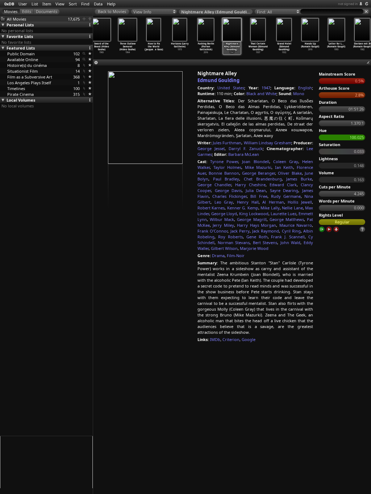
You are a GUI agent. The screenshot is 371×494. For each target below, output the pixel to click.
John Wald (290, 242)
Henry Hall (248, 202)
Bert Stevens (265, 242)
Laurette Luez (283, 213)
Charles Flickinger (229, 196)
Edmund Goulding (218, 80)
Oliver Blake (289, 173)
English (305, 87)
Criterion (230, 339)
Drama (218, 255)
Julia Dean (256, 190)
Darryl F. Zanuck (246, 148)
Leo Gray (223, 202)
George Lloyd (224, 213)
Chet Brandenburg (263, 179)
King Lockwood (253, 213)
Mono (298, 93)
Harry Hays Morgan (256, 225)
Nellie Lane (292, 207)
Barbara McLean (243, 154)
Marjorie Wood (254, 248)
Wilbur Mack (222, 219)
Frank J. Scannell (288, 236)
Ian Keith (284, 167)
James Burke (299, 179)
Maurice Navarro (295, 225)
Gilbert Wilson (224, 248)
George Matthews (287, 219)
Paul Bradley (226, 179)
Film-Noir (236, 255)
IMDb (215, 339)
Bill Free (258, 196)
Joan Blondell (255, 161)
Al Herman (273, 202)
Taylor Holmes (227, 167)
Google (248, 339)
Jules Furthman (227, 142)
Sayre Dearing (284, 190)
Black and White (261, 93)
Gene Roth (257, 236)
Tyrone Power (224, 161)
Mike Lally (269, 207)
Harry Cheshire (250, 184)
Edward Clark (283, 184)
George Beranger (258, 173)
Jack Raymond (265, 231)
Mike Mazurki (258, 167)
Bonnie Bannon (224, 173)
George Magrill (251, 219)
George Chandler (214, 184)
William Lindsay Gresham (267, 142)
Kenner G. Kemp (242, 207)
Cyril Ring (291, 231)
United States (230, 87)
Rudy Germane (286, 196)
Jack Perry (240, 231)
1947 (266, 87)
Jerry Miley (223, 225)
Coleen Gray (285, 161)
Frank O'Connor (212, 231)
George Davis (228, 190)
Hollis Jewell (300, 202)
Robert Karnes (211, 207)
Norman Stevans (234, 242)
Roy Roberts (230, 236)
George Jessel (211, 148)
